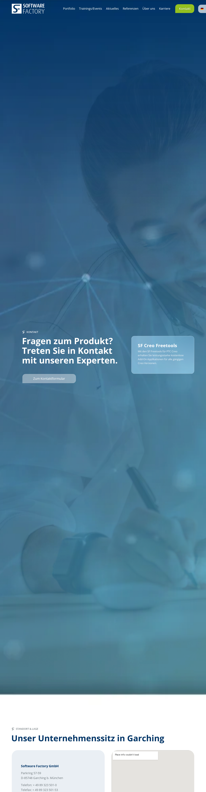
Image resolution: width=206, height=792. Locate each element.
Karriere (164, 8)
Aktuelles (112, 8)
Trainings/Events (90, 8)
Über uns (148, 8)
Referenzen (130, 8)
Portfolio (69, 8)
